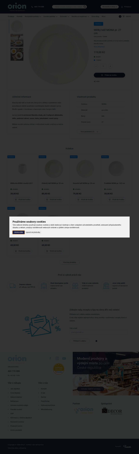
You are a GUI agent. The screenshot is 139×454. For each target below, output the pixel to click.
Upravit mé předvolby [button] (33, 232)
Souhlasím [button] (18, 232)
